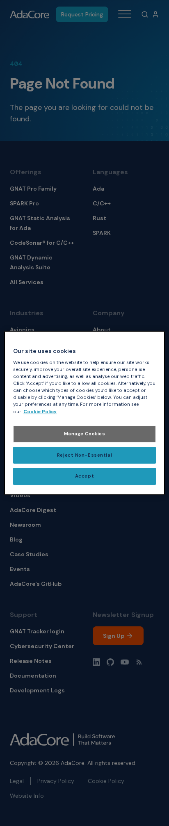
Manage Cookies (84, 434)
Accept (84, 476)
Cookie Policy (40, 412)
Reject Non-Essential (84, 455)
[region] (84, 413)
